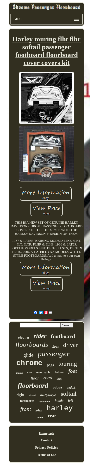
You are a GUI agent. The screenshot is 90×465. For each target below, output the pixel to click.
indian (19, 372)
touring (67, 363)
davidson (59, 372)
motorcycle (43, 372)
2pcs (55, 346)
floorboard (33, 385)
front (25, 409)
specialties (44, 401)
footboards (27, 400)
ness (29, 372)
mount (40, 417)
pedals (71, 387)
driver (70, 344)
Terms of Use (46, 454)
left (70, 400)
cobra (57, 387)
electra (23, 337)
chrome (29, 363)
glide (28, 355)
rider (40, 336)
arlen (38, 410)
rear (52, 415)
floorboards (32, 344)
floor (35, 378)
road (47, 377)
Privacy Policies (46, 447)
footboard (63, 336)
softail (69, 393)
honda (59, 400)
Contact (46, 440)
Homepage (46, 433)
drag (59, 378)
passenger (54, 353)
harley (60, 408)
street (32, 395)
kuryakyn (48, 394)
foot (72, 371)
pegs (50, 365)
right (20, 394)
